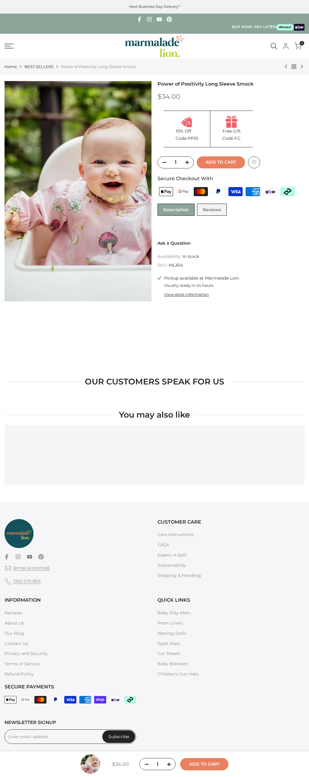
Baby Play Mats (174, 613)
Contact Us (16, 643)
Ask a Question (174, 243)
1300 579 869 (27, 581)
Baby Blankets (173, 663)
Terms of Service (22, 663)
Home (11, 66)
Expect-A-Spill (172, 555)
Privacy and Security (26, 653)
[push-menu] (9, 46)
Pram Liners (170, 623)
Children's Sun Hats (178, 674)
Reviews (212, 209)
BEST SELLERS (38, 66)
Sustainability (172, 565)
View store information (186, 294)
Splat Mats (169, 643)
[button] (254, 162)
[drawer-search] (274, 46)
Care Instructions (176, 534)
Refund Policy (19, 674)
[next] (141, 191)
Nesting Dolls (172, 633)
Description (176, 209)
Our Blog (14, 633)
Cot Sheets (169, 653)
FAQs (163, 544)
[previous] (15, 191)
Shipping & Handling (179, 575)
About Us (14, 623)
